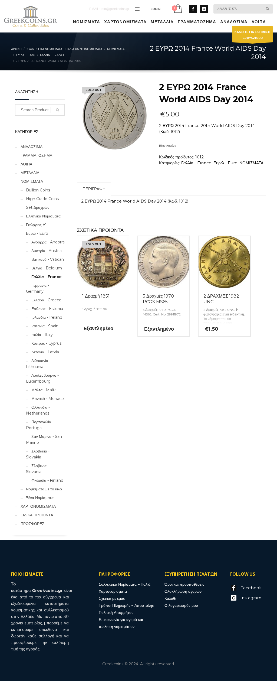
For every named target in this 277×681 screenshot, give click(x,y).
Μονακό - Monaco (47, 398)
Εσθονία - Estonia (47, 308)
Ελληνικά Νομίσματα (43, 216)
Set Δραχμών (37, 207)
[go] (267, 9)
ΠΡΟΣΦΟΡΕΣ (32, 523)
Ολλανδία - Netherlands (38, 410)
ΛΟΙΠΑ (26, 164)
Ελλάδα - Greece (46, 300)
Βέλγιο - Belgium (46, 268)
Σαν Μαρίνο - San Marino (44, 439)
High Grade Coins (42, 198)
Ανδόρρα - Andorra (48, 242)
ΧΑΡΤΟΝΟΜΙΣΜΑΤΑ (38, 506)
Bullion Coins (38, 190)
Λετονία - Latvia (45, 352)
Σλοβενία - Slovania (37, 468)
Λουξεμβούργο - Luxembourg (42, 378)
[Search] (58, 110)
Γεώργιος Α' (36, 224)
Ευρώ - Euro (225, 162)
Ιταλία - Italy (42, 334)
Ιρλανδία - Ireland (46, 317)
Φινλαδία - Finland (47, 480)
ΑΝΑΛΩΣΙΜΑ (31, 146)
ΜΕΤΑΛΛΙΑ (30, 172)
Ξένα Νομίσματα (40, 497)
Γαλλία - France (196, 162)
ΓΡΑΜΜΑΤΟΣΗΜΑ (36, 155)
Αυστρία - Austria (46, 250)
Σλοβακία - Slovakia (38, 454)
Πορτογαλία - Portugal (40, 424)
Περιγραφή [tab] (94, 188)
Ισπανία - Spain (44, 326)
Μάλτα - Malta (44, 389)
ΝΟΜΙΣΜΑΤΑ (251, 162)
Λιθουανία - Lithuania (38, 363)
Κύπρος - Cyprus (46, 343)
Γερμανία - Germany (37, 288)
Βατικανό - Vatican (47, 259)
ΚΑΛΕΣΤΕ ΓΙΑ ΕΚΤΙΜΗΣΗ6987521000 (252, 35)
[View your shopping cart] (178, 9)
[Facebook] (193, 9)
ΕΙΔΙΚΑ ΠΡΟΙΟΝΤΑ (37, 515)
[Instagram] (204, 9)
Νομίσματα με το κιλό (44, 489)
